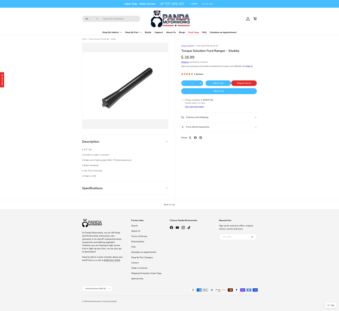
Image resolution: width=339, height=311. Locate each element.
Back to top (169, 204)
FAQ (204, 32)
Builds (148, 32)
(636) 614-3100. (112, 260)
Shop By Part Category (142, 257)
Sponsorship (137, 278)
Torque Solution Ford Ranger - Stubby (102, 39)
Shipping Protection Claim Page (146, 273)
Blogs (182, 32)
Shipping (184, 62)
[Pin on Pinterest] (200, 137)
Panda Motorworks (94, 301)
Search (134, 225)
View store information (194, 106)
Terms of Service (139, 236)
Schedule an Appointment (223, 32)
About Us (171, 32)
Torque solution (187, 46)
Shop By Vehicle (110, 32)
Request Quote (244, 83)
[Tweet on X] (190, 137)
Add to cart (218, 83)
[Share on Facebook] (195, 137)
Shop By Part (132, 32)
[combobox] (111, 19)
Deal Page (193, 32)
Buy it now (219, 91)
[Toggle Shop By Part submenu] (140, 32)
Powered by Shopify (109, 301)
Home (84, 39)
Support (159, 32)
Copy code (208, 4)
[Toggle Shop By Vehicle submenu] (120, 32)
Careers (135, 262)
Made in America (139, 268)
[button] (255, 19)
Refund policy (137, 241)
